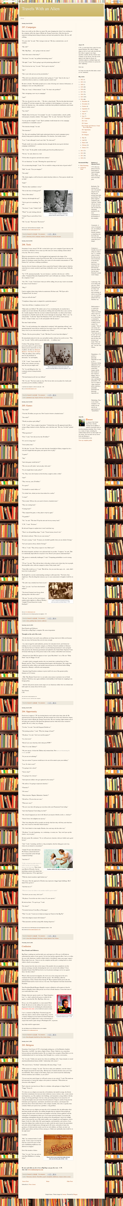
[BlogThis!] (50, 234)
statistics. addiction (41, 621)
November (85, 104)
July (83, 114)
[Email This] (48, 234)
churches (43, 236)
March (84, 142)
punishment (29, 397)
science (69, 1177)
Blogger (75, 1194)
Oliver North (43, 1037)
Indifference (56, 1177)
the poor (59, 236)
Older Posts (70, 1181)
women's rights (49, 397)
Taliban (57, 938)
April (83, 140)
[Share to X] (52, 234)
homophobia (49, 1177)
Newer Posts (25, 1181)
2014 (82, 99)
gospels (44, 1177)
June (83, 116)
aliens (33, 236)
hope (36, 621)
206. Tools (26, 244)
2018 (82, 89)
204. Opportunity (29, 711)
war (44, 397)
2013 (82, 150)
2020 (82, 84)
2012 (82, 153)
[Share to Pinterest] (55, 234)
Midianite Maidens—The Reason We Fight (31, 351)
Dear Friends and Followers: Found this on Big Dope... (91, 126)
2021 (82, 82)
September (85, 109)
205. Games (27, 405)
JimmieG (90, 420)
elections (54, 236)
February (84, 145)
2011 (82, 155)
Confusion (26, 946)
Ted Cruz (41, 397)
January (84, 147)
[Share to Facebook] (54, 234)
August (84, 111)
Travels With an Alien (41, 8)
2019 (82, 87)
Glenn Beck (39, 1177)
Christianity (29, 1177)
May (83, 138)
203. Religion (28, 1045)
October (84, 106)
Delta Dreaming (84, 165)
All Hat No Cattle (83, 168)
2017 (82, 92)
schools (65, 1177)
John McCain (37, 1037)
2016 (82, 94)
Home (22, 18)
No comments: (41, 234)
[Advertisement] (88, 32)
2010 (82, 158)
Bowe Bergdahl (33, 938)
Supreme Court (51, 938)
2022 (82, 79)
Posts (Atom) (32, 1184)
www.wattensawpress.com (35, 1170)
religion (36, 397)
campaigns (37, 236)
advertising (29, 236)
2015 (82, 97)
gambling (32, 621)
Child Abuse (40, 938)
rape (33, 397)
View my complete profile (85, 440)
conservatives (48, 236)
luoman (64, 1194)
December (85, 101)
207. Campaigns (29, 27)
